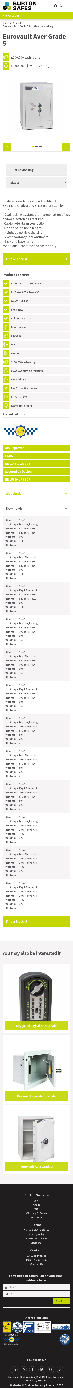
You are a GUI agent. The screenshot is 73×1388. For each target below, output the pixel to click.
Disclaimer (36, 1242)
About (36, 1204)
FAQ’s (37, 1209)
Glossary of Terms (36, 1213)
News (36, 1200)
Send (59, 1301)
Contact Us (36, 1264)
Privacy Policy (36, 1234)
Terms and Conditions (36, 1230)
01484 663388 (38, 1255)
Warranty (36, 1217)
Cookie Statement (36, 1238)
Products (17, 23)
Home (5, 23)
